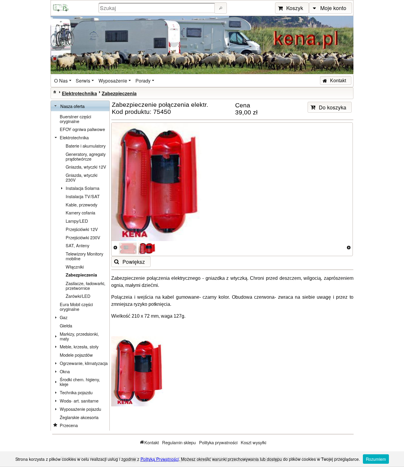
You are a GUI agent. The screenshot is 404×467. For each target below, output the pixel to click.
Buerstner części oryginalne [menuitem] (75, 118)
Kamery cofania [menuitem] (80, 212)
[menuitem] (63, 80)
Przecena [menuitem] (69, 425)
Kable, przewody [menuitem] (81, 204)
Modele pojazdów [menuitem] (76, 355)
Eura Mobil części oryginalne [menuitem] (76, 306)
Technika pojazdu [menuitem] (76, 392)
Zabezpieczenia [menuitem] (81, 275)
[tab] (80, 106)
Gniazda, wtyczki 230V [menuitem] (81, 177)
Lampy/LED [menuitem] (77, 221)
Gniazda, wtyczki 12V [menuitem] (86, 167)
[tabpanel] (80, 271)
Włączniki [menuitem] (75, 267)
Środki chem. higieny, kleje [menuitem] (80, 381)
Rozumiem (376, 459)
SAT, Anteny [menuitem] (77, 245)
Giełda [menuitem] (66, 325)
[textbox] (157, 8)
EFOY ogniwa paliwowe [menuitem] (82, 129)
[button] (220, 8)
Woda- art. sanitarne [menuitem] (79, 400)
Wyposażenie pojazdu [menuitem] (80, 409)
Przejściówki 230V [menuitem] (83, 237)
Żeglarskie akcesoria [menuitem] (79, 417)
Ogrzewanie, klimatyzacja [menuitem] (84, 363)
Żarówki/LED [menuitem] (78, 296)
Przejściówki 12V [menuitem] (82, 229)
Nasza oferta (72, 106)
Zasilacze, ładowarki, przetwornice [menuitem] (85, 285)
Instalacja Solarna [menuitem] (82, 188)
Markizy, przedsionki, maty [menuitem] (79, 336)
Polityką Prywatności (159, 459)
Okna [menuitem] (65, 371)
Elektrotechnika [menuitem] (74, 137)
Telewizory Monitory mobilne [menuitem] (84, 256)
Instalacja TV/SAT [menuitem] (83, 196)
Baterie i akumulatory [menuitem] (86, 146)
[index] (54, 91)
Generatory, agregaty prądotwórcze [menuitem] (86, 156)
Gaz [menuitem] (63, 317)
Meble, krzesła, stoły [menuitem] (79, 346)
